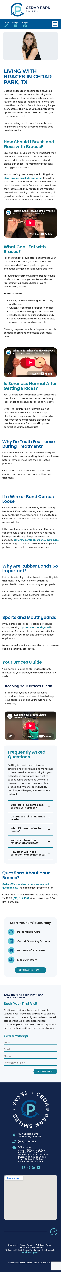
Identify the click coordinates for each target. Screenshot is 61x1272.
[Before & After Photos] (11, 950)
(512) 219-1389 (20, 898)
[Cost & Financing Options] (11, 941)
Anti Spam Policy (43, 1245)
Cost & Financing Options (33, 941)
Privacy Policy (26, 1245)
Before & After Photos (31, 950)
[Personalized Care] (11, 932)
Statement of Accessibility (31, 1247)
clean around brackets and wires (23, 178)
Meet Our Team (27, 959)
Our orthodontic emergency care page (36, 540)
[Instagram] (28, 1167)
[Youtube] (38, 1167)
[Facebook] (23, 1167)
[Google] (33, 1167)
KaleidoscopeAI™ (30, 1252)
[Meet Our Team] (11, 960)
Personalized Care (28, 932)
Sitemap (12, 1245)
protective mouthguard (36, 627)
